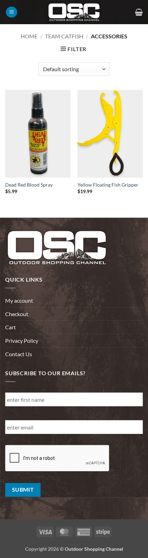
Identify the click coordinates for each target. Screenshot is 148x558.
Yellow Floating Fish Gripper (107, 185)
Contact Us (18, 354)
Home (29, 36)
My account (19, 300)
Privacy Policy (21, 340)
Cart (10, 327)
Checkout (16, 314)
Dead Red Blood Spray (29, 185)
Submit (23, 489)
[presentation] (57, 458)
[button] (11, 12)
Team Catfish (64, 36)
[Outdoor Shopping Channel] (74, 12)
